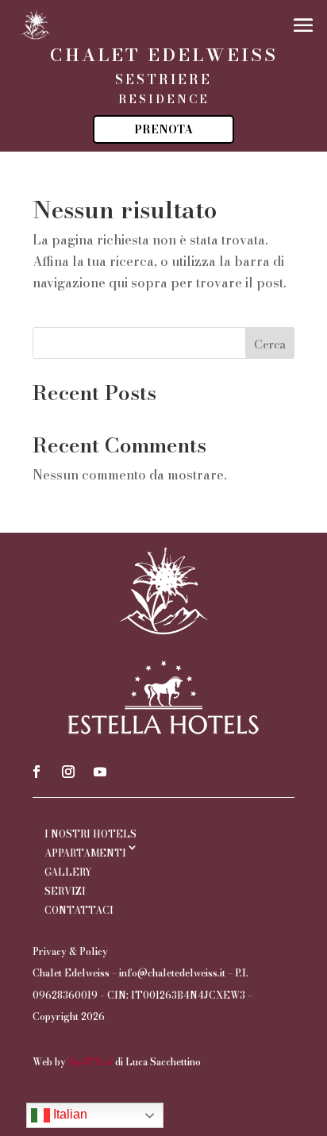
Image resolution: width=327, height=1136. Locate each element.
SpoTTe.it (90, 1061)
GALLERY (68, 872)
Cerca (270, 344)
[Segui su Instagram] (68, 771)
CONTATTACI (78, 910)
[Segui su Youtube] (100, 771)
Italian (68, 1114)
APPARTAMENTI (85, 853)
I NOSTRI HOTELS (90, 834)
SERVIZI (65, 891)
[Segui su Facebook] (36, 771)
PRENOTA (163, 129)
